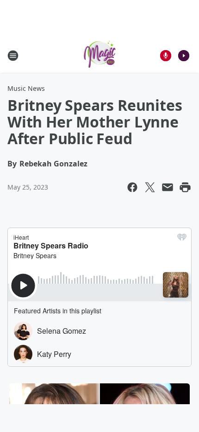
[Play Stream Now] (183, 55)
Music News (26, 88)
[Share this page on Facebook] (132, 187)
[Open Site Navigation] (13, 55)
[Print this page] (185, 187)
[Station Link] (99, 55)
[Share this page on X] (149, 187)
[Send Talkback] (165, 55)
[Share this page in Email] (167, 187)
